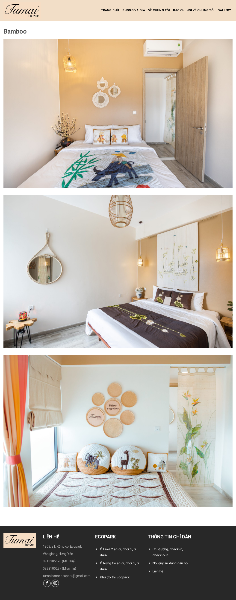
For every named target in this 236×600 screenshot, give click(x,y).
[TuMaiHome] (22, 10)
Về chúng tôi (159, 10)
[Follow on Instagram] (55, 583)
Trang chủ (110, 10)
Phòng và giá (133, 10)
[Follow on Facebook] (47, 583)
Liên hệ (158, 571)
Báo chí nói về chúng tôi (193, 10)
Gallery (224, 10)
